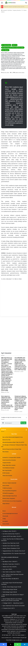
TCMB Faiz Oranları (7, 488)
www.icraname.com (6, 637)
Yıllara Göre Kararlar (7, 475)
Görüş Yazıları (6, 485)
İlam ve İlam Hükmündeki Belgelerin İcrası (13, 437)
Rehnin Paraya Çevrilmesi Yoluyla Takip (12, 449)
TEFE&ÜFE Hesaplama (8, 493)
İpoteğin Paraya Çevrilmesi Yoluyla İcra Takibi (13, 47)
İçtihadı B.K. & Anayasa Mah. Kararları (11, 457)
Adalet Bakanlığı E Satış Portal (10, 495)
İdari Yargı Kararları (7, 470)
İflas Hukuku (6, 451)
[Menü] (2, 3)
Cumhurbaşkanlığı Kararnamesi (10, 513)
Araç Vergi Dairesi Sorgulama (9, 490)
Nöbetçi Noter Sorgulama (9, 498)
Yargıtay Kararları (17, 10)
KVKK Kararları (6, 473)
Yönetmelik (5, 516)
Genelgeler (5, 521)
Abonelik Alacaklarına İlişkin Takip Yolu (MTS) (13, 442)
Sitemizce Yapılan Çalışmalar (9, 483)
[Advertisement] (14, 28)
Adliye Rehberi (6, 503)
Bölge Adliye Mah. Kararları (9, 465)
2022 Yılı (14, 45)
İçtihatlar (10, 10)
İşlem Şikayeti (5, 50)
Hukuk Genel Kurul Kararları (9, 460)
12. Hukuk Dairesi (6, 45)
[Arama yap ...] (26, 3)
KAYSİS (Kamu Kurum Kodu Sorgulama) (12, 501)
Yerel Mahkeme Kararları (8, 467)
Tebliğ (4, 518)
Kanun (4, 511)
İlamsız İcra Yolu (6, 439)
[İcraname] (10, 2)
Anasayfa (4, 10)
